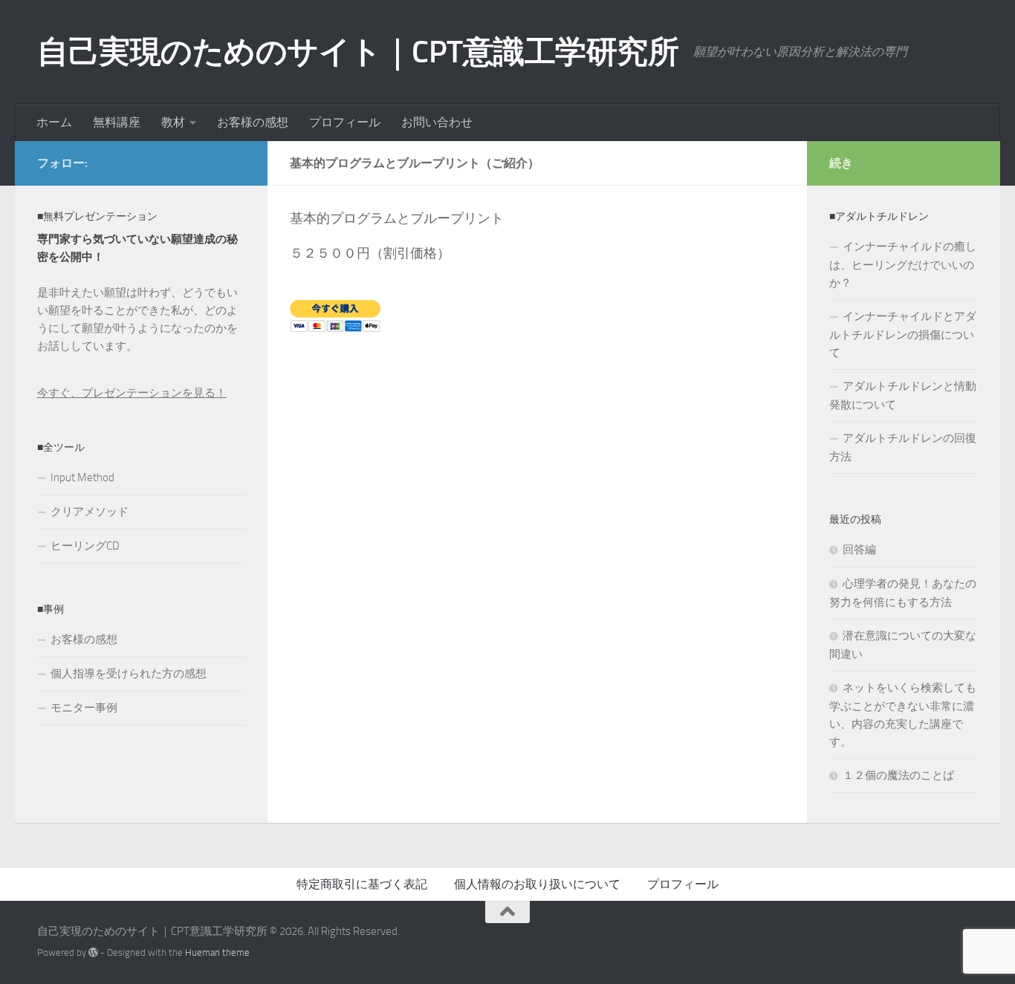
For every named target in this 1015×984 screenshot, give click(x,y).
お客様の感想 (252, 122)
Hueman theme (217, 952)
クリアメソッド (90, 511)
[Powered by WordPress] (93, 952)
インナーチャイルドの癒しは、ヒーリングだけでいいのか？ (902, 265)
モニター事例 (84, 707)
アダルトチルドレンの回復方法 (902, 447)
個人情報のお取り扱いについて (537, 884)
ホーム (54, 122)
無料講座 (116, 122)
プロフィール (344, 122)
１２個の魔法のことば (898, 775)
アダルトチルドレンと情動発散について (902, 395)
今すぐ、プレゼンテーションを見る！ (132, 393)
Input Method (82, 477)
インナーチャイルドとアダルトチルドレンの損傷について (902, 334)
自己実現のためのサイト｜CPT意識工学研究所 (357, 52)
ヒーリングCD (85, 546)
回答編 (859, 549)
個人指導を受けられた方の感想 (129, 673)
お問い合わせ (437, 122)
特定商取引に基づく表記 (361, 884)
